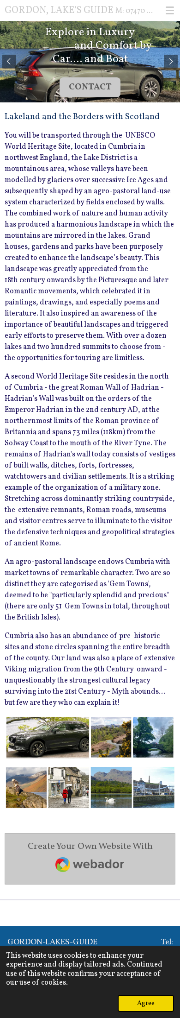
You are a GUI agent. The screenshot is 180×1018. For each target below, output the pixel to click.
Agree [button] (146, 1003)
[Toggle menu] (170, 10)
